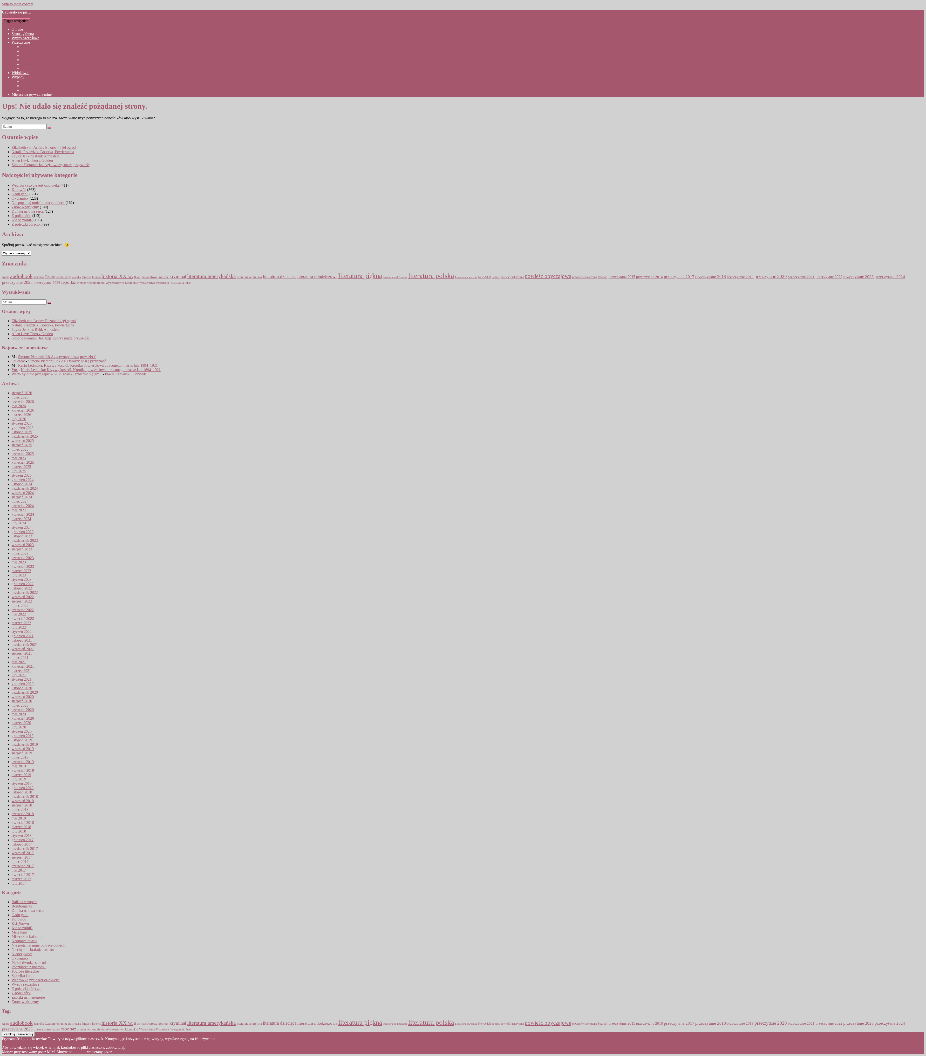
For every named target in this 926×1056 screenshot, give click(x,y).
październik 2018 (25, 796)
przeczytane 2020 (771, 276)
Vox (15, 370)
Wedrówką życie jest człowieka (36, 185)
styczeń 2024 (22, 527)
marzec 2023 (21, 571)
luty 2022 (19, 627)
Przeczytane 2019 (34, 64)
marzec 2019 (21, 775)
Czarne (50, 277)
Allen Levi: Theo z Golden (32, 160)
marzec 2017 (21, 879)
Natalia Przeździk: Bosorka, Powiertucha (43, 152)
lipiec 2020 (20, 705)
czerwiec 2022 (23, 610)
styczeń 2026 (22, 423)
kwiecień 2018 (23, 822)
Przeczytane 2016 (34, 51)
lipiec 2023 (20, 553)
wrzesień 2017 (23, 853)
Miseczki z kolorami (27, 936)
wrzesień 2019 (23, 749)
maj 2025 (19, 458)
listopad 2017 (22, 844)
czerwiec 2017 (23, 866)
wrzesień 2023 (23, 545)
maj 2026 (19, 406)
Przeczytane (21, 42)
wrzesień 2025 (23, 441)
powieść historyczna (512, 277)
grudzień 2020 (23, 684)
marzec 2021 (21, 671)
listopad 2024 (22, 484)
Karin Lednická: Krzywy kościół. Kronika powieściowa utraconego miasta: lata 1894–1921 (88, 365)
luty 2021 (19, 675)
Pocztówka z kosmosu (29, 967)
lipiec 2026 (20, 397)
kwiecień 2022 (23, 618)
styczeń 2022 (22, 632)
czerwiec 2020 (23, 710)
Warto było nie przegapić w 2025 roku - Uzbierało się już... (57, 374)
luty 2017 (19, 883)
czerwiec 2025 (23, 454)
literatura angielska (249, 277)
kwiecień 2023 (23, 566)
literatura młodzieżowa (317, 276)
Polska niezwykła (34, 86)
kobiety (163, 277)
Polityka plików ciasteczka (146, 1047)
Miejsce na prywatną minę (32, 94)
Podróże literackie (25, 971)
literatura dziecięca (279, 276)
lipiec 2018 (20, 809)
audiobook (21, 276)
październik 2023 (25, 540)
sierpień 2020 (22, 701)
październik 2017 (25, 848)
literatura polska (431, 275)
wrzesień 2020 (23, 697)
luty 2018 (19, 831)
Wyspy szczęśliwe (25, 38)
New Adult (484, 277)
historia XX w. (117, 276)
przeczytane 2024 (890, 276)
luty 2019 (19, 779)
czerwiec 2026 (23, 401)
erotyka (76, 277)
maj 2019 (19, 766)
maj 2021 (19, 662)
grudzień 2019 (23, 736)
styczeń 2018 (22, 835)
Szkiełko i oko (23, 976)
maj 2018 (19, 818)
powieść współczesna (584, 277)
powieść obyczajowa (548, 276)
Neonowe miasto (24, 941)
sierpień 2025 (22, 445)
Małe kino (19, 932)
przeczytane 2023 (858, 276)
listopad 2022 (22, 588)
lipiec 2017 (20, 862)
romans (81, 282)
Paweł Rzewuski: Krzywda (126, 374)
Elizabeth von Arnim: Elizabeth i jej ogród (44, 147)
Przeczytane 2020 (34, 68)
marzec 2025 (21, 467)
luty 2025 (19, 471)
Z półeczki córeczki (26, 224)
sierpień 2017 (22, 857)
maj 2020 (19, 714)
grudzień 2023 (23, 532)
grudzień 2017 (23, 840)
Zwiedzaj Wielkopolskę (39, 90)
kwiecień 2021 (23, 666)
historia (96, 277)
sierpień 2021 (22, 653)
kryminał (178, 276)
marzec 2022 (21, 623)
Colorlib (80, 1052)
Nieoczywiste (22, 954)
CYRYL (27, 81)
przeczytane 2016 (649, 277)
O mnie (17, 29)
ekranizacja (63, 277)
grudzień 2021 (23, 636)
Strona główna (23, 34)
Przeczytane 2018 (34, 60)
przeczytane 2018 (710, 276)
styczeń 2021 (22, 679)
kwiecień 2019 (23, 770)
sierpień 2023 (22, 549)
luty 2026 (19, 419)
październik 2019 (25, 744)
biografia (39, 277)
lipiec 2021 (20, 658)
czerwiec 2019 (23, 762)
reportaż (68, 282)
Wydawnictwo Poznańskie (154, 282)
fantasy (86, 277)
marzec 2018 (21, 827)
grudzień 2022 (23, 584)
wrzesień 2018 (23, 801)
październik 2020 (25, 692)
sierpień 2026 (22, 393)
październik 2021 (25, 645)
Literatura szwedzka (466, 277)
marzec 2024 (21, 519)
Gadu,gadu (20, 194)
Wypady (18, 77)
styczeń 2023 (22, 579)
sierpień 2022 (22, 601)
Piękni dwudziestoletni (29, 963)
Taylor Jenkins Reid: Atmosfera (36, 156)
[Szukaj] (49, 128)
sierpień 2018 (22, 805)
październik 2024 (25, 488)
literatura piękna (360, 275)
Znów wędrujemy (25, 207)
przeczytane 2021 (801, 277)
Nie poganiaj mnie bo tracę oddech (38, 203)
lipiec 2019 (20, 757)
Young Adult (177, 283)
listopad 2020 (22, 688)
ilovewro (18, 361)
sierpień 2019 (22, 753)
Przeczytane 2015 (34, 47)
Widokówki (20, 73)
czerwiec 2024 (23, 506)
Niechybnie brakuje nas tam (33, 950)
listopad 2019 (22, 740)
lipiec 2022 (20, 605)
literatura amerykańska (211, 276)
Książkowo (20, 923)
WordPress (121, 1052)
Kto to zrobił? (22, 220)
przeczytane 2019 (740, 277)
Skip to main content (17, 4)
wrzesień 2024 (23, 493)
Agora (5, 277)
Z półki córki (21, 216)
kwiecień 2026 (23, 410)
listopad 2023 (22, 536)
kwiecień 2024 (23, 514)
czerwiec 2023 (23, 558)
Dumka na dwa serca (28, 211)
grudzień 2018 (23, 788)
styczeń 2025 (22, 475)
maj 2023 (19, 562)
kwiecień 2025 (23, 462)
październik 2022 (25, 592)
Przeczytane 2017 (34, 55)
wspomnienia (96, 282)
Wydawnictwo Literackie (122, 282)
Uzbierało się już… (16, 12)
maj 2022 (19, 614)
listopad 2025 (22, 432)
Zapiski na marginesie (28, 997)
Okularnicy (20, 198)
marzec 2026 (21, 415)
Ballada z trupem (24, 902)
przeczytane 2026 (47, 282)
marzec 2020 (21, 723)
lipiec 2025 (20, 449)
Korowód (19, 190)
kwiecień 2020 (23, 718)
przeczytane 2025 (17, 282)
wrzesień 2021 (23, 649)
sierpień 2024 (22, 497)
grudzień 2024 (23, 480)
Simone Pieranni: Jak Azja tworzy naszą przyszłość (50, 165)
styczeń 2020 (22, 731)
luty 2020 (19, 727)
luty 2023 (19, 575)
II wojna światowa (145, 277)
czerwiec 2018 (23, 814)
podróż (496, 277)
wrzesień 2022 (23, 597)
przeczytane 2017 (679, 276)
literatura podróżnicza (395, 277)
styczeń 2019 (22, 783)
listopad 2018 (22, 792)
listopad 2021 (22, 640)
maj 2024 (19, 510)
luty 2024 (19, 523)
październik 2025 (25, 436)
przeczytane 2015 (621, 277)
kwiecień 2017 (23, 875)
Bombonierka (22, 906)
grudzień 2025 (23, 428)
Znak (188, 282)
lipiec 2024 (20, 501)
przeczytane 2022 (829, 276)
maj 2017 (19, 870)
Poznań (602, 277)
